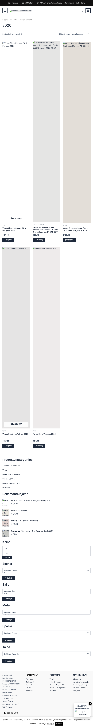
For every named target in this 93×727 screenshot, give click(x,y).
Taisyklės (76, 691)
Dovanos (6, 488)
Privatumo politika (79, 688)
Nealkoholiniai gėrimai (11, 474)
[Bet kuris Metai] (45, 612)
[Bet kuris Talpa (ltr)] (45, 654)
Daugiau (8, 240)
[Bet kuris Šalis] (45, 591)
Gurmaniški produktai (11, 483)
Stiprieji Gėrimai (8, 479)
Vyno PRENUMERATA (11, 465)
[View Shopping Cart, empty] (88, 10)
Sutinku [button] (59, 724)
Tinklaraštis (30, 682)
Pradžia (5, 20)
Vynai (4, 470)
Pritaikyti (8, 578)
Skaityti (50, 723)
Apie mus (29, 679)
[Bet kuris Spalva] (45, 633)
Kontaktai (29, 691)
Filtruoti (7, 557)
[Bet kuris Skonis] (45, 571)
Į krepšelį (39, 240)
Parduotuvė (30, 685)
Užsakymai (77, 679)
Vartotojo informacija (81, 682)
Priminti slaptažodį (80, 685)
